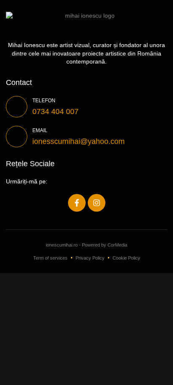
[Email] (16, 136)
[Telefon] (16, 106)
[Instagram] (96, 203)
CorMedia (117, 244)
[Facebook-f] (77, 203)
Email (39, 130)
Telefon (43, 101)
